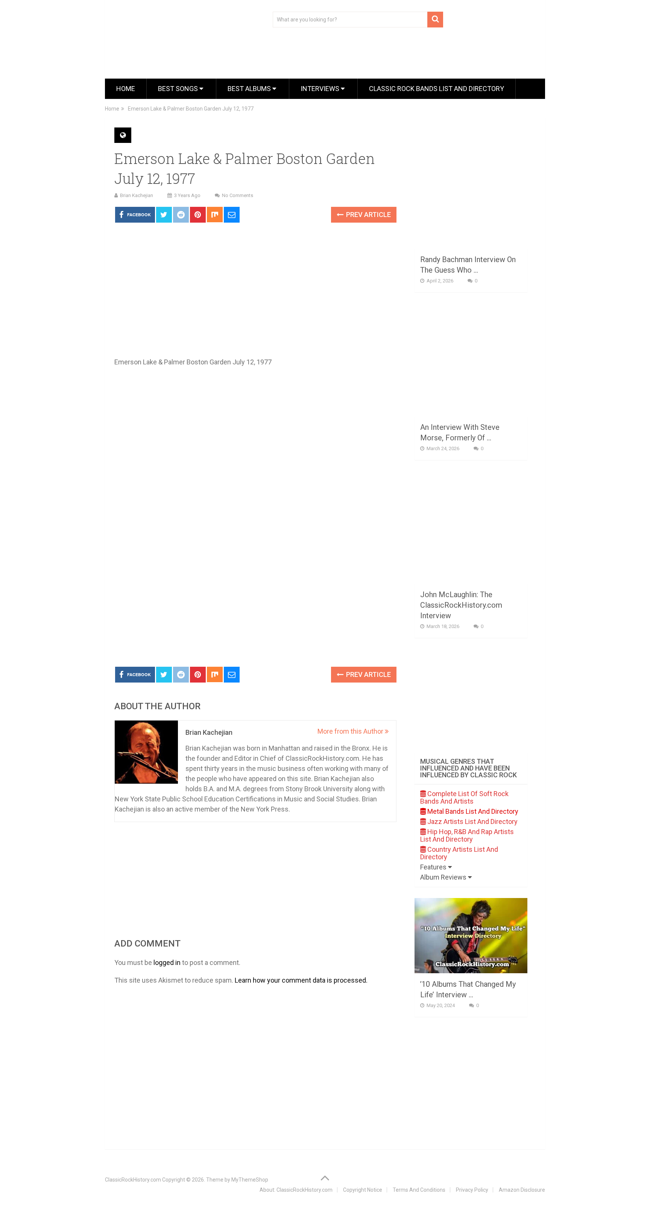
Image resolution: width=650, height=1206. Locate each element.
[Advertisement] (255, 604)
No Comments (237, 195)
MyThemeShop (249, 1180)
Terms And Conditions (419, 1190)
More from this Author (351, 731)
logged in (167, 962)
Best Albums (250, 89)
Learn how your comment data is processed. (301, 980)
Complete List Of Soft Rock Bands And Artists (464, 797)
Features (434, 867)
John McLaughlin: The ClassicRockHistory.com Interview (461, 605)
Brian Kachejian (136, 195)
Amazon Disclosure (522, 1190)
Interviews (321, 89)
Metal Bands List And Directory (472, 811)
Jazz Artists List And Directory (472, 821)
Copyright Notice (362, 1190)
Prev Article (368, 214)
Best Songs (178, 89)
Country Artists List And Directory (459, 853)
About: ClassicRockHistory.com (296, 1190)
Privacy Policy (472, 1190)
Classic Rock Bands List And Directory (436, 89)
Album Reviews (444, 877)
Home (125, 89)
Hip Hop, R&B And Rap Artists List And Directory (467, 835)
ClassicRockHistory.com (133, 1180)
